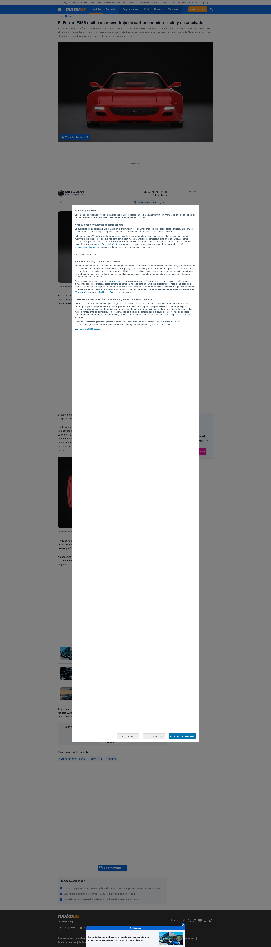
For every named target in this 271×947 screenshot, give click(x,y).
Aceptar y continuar (182, 736)
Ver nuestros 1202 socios (87, 329)
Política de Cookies (111, 244)
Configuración (154, 736)
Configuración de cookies (87, 247)
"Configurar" (80, 292)
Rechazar (128, 736)
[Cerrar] (183, 924)
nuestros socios (116, 281)
